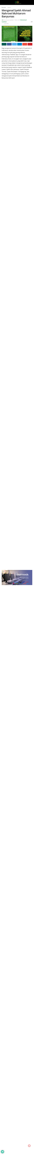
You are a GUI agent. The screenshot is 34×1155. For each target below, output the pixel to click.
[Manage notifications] (29, 1145)
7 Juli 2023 (6, 23)
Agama (9, 7)
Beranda (4, 7)
